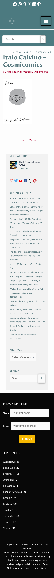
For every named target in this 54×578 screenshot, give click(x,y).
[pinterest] (35, 181)
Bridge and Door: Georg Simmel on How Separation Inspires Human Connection (26, 243)
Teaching (8, 509)
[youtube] (21, 181)
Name (6, 413)
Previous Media (27, 140)
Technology (9, 515)
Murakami (8, 479)
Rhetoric (7, 503)
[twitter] (16, 181)
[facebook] (26, 181)
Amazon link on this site (29, 556)
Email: (7, 425)
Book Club (9, 467)
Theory (7, 521)
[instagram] (12, 181)
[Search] (43, 39)
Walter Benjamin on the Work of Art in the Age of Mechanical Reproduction (26, 293)
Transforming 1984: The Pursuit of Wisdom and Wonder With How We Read (26, 223)
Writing (7, 527)
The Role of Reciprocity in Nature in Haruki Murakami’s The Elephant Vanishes (26, 256)
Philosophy (9, 485)
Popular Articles (12, 491)
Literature (8, 473)
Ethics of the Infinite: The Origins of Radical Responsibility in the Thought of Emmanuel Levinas (26, 211)
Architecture (9, 461)
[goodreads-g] (30, 181)
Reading (7, 497)
